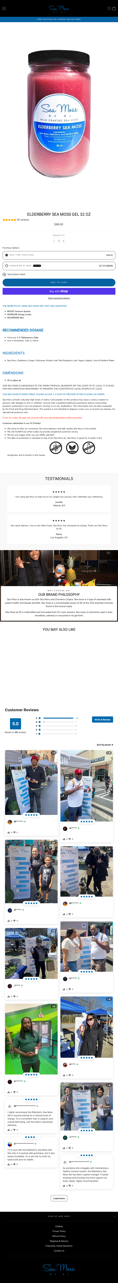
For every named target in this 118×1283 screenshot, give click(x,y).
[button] (59, 220)
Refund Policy (59, 1236)
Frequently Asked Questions (59, 1245)
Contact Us (59, 1250)
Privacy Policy (59, 1231)
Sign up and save (59, 1216)
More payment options (59, 298)
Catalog (59, 1226)
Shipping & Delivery (59, 1241)
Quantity (59, 235)
